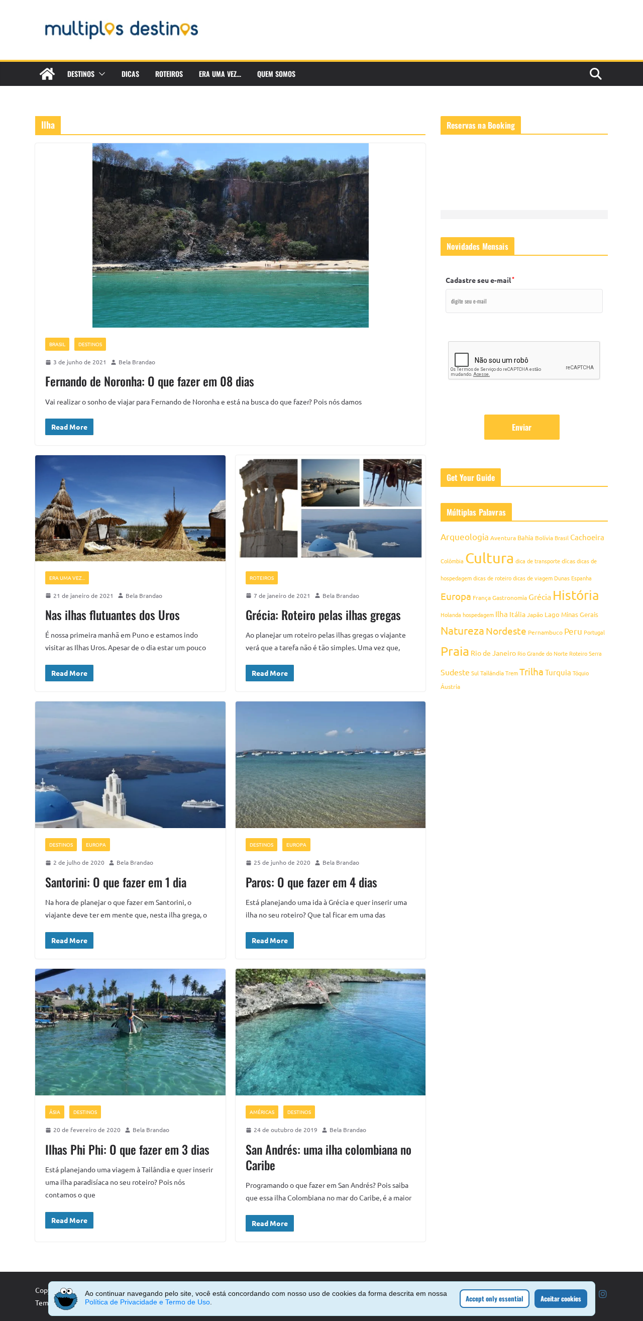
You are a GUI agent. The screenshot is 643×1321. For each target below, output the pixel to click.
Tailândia (492, 673)
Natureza (462, 630)
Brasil (57, 344)
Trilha (531, 671)
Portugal (594, 632)
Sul (475, 673)
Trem (511, 673)
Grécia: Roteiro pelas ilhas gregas (323, 614)
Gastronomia (509, 597)
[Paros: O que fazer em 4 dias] (331, 765)
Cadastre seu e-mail (480, 279)
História (576, 595)
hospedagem (478, 615)
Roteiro (578, 653)
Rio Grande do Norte (542, 653)
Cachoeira (587, 537)
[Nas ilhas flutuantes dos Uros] (130, 508)
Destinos (80, 73)
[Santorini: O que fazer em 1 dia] (130, 765)
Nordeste (506, 631)
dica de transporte (537, 561)
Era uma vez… (220, 73)
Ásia (54, 1111)
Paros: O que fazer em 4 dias (311, 882)
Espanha (581, 578)
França (482, 597)
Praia (455, 651)
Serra (595, 653)
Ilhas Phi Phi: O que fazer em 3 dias (127, 1149)
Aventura (503, 538)
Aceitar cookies (561, 1298)
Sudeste (455, 672)
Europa (96, 844)
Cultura (489, 557)
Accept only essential (494, 1298)
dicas (568, 561)
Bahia (525, 537)
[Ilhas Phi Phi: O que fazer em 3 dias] (130, 1032)
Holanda (451, 615)
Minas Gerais (579, 614)
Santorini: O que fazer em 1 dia (115, 882)
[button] (99, 74)
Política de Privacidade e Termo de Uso (147, 1302)
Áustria (450, 686)
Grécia (539, 596)
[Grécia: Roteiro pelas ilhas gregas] (331, 508)
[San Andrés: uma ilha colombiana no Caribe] (331, 1032)
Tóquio (581, 673)
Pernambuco (545, 632)
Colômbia (452, 561)
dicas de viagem (533, 578)
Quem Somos (276, 73)
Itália (517, 614)
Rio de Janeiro (493, 652)
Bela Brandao (137, 362)
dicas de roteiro (492, 578)
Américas (262, 1111)
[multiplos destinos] (47, 74)
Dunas (562, 578)
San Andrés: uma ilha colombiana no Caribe (328, 1157)
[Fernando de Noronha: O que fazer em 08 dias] (230, 235)
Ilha (501, 614)
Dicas (130, 73)
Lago (552, 614)
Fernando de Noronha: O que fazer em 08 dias (149, 381)
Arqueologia (465, 536)
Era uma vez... (67, 577)
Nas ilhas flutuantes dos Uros (112, 614)
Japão (535, 615)
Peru (573, 631)
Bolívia (544, 538)
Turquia (558, 672)
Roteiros (169, 73)
